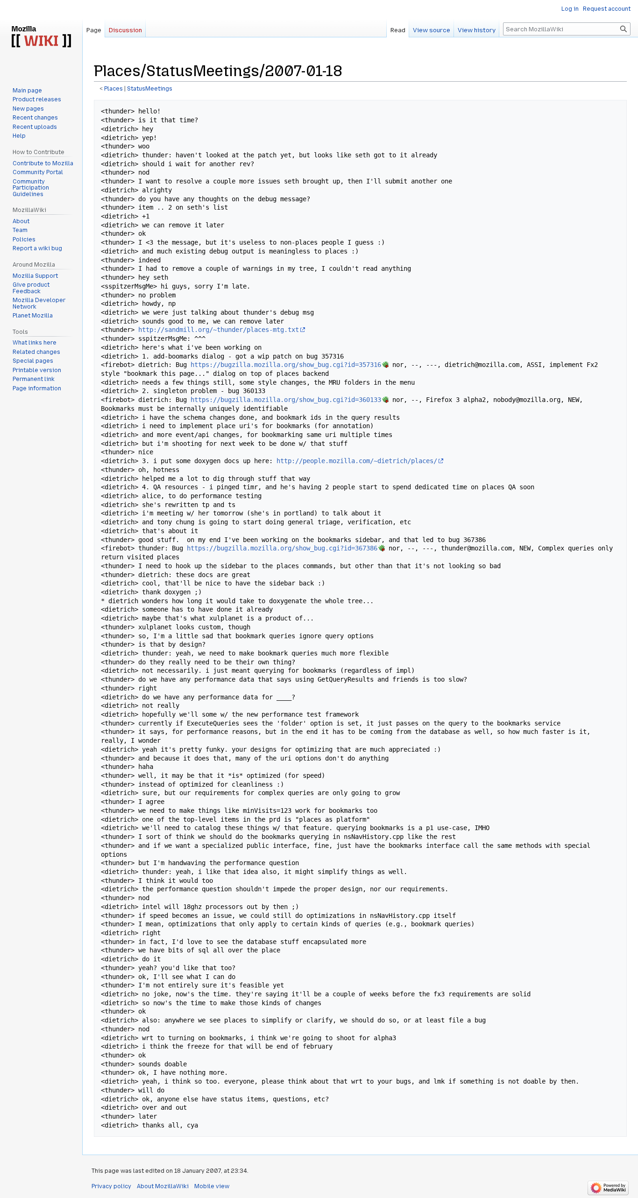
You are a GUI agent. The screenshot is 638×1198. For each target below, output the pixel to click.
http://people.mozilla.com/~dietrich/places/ (356, 461)
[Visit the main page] (41, 37)
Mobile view (211, 1186)
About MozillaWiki (163, 1186)
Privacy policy (111, 1186)
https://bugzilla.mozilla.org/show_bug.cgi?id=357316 (286, 364)
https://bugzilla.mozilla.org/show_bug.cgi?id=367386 (282, 548)
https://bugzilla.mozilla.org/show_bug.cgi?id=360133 (286, 399)
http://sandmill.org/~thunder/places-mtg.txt (218, 329)
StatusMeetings (149, 88)
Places (113, 88)
